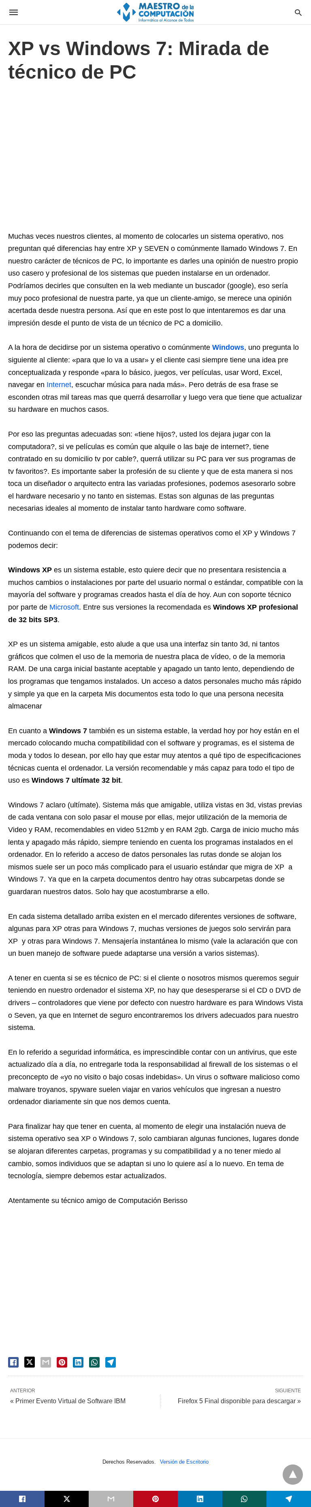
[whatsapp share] (94, 1362)
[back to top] (293, 1474)
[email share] (45, 1362)
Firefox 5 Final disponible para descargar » (239, 1401)
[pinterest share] (62, 1362)
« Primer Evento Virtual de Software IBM (68, 1401)
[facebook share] (13, 1362)
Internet (59, 385)
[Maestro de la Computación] (155, 12)
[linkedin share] (78, 1362)
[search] (298, 12)
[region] (155, 159)
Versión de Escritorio (184, 1462)
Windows (228, 347)
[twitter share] (29, 1362)
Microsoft (64, 607)
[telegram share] (110, 1362)
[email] (111, 1499)
